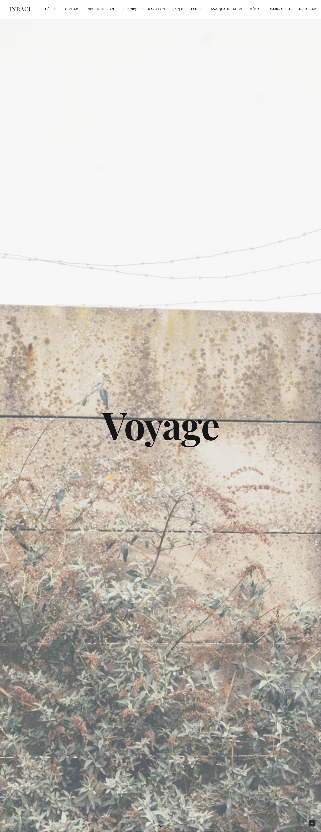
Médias (256, 9)
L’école (51, 9)
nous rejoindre (101, 9)
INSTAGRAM (307, 9)
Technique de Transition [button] (144, 9)
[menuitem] (51, 9)
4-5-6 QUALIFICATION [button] (226, 9)
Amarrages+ (280, 9)
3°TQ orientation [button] (187, 9)
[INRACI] (20, 9)
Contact (72, 9)
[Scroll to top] (312, 823)
